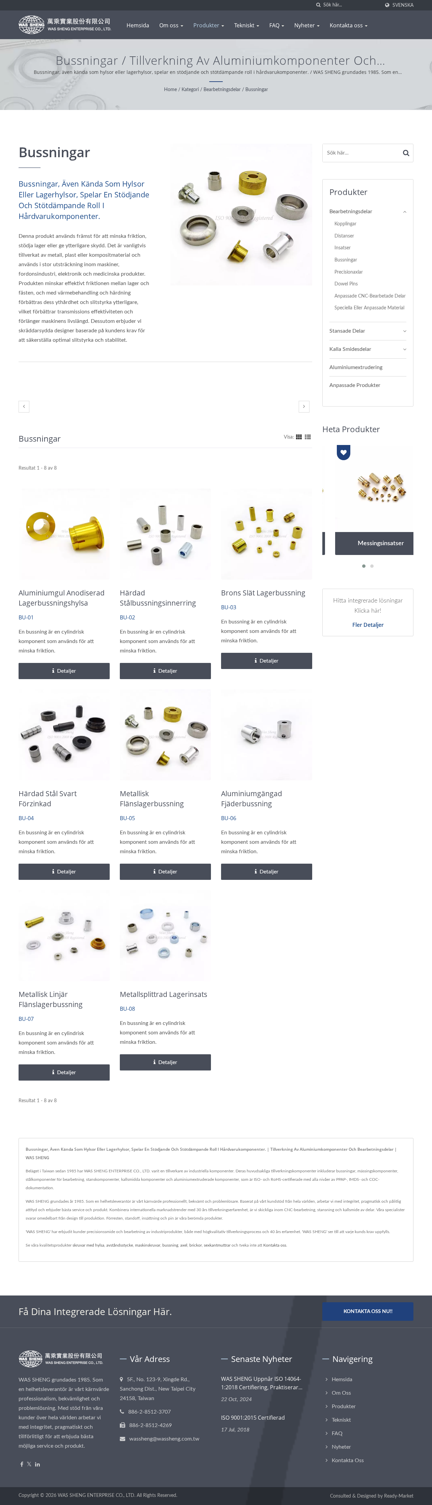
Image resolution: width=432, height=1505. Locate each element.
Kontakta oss (347, 25)
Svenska (403, 5)
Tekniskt (245, 25)
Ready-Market (398, 1496)
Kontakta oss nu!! (368, 1311)
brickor (195, 1245)
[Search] (406, 153)
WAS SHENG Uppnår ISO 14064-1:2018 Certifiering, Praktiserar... (261, 1383)
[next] (304, 407)
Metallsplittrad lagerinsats (163, 994)
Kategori (190, 89)
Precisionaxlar (348, 272)
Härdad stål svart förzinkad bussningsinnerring (51, 803)
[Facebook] (21, 1465)
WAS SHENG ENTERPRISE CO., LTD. (96, 1495)
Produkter (207, 25)
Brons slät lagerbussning (263, 592)
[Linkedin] (37, 1465)
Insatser (342, 247)
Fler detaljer (368, 625)
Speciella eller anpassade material (369, 307)
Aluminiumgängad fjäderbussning (251, 798)
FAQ (275, 25)
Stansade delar (347, 331)
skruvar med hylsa (88, 1245)
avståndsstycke (119, 1245)
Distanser (344, 236)
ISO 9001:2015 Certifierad (253, 1417)
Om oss (169, 25)
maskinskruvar (147, 1245)
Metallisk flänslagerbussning (152, 798)
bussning (170, 1245)
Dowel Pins (346, 283)
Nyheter (305, 25)
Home (170, 89)
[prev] (24, 407)
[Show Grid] (299, 437)
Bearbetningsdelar (222, 89)
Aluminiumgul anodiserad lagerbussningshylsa (62, 598)
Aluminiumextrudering (355, 367)
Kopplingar (345, 223)
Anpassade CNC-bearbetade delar (370, 296)
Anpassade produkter (354, 385)
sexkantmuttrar (217, 1245)
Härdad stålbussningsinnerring (158, 598)
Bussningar (256, 89)
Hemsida (138, 25)
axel (183, 1245)
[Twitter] (29, 1465)
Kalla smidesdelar (350, 349)
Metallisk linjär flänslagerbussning (51, 999)
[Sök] (318, 5)
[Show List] (307, 437)
